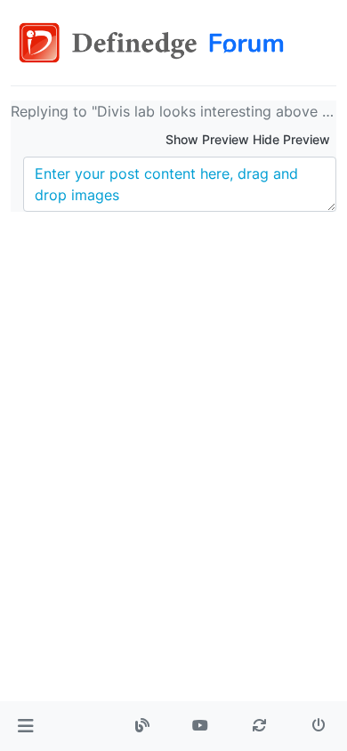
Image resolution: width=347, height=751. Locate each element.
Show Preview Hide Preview (247, 139)
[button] (25, 726)
